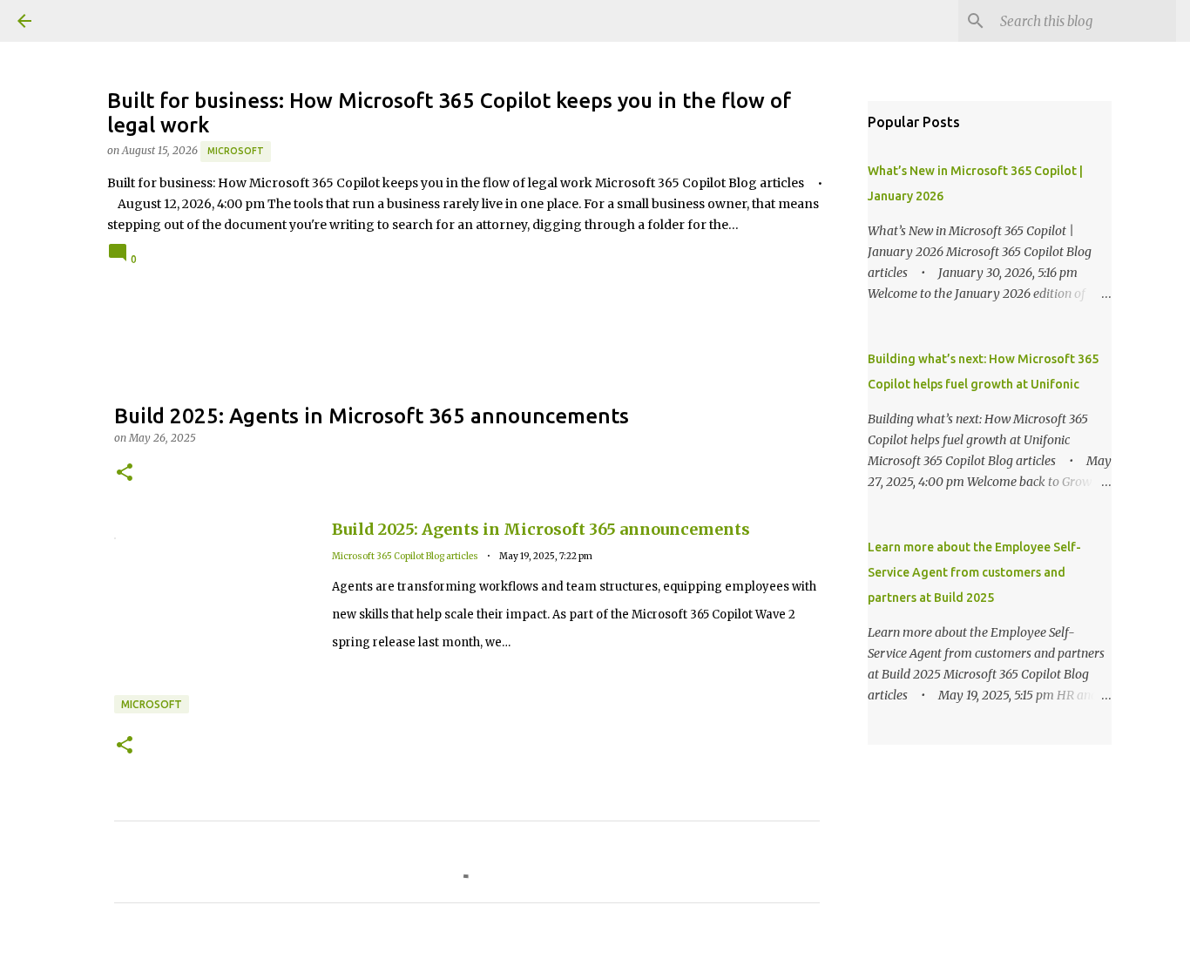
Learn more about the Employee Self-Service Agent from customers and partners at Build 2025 (974, 572)
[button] (124, 473)
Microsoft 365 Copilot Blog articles (405, 556)
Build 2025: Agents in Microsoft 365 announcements (541, 529)
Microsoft (235, 150)
